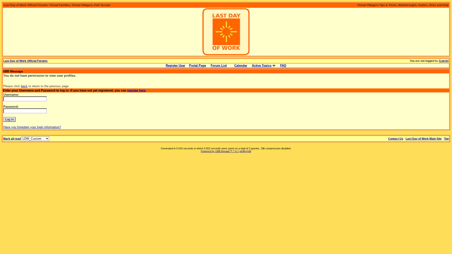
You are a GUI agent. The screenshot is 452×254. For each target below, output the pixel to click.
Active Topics (261, 65)
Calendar (240, 65)
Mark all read (12, 138)
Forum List (219, 65)
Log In (444, 61)
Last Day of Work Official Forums (25, 61)
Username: (11, 94)
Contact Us (395, 138)
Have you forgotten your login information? (32, 127)
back (24, 86)
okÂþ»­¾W (245, 151)
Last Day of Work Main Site (424, 138)
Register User (175, 65)
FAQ (283, 65)
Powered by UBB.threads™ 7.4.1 (220, 151)
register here (136, 90)
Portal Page (197, 65)
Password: (11, 106)
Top (446, 138)
